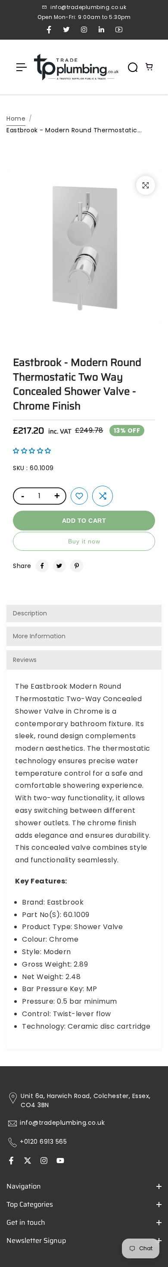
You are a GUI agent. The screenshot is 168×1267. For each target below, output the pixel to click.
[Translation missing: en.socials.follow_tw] (27, 1161)
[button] (32, 450)
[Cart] (149, 67)
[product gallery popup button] (145, 185)
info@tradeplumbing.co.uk (62, 1123)
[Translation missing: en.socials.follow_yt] (60, 1161)
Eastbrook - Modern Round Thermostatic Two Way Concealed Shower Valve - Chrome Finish (77, 384)
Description (30, 613)
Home (15, 118)
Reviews (25, 659)
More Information (39, 636)
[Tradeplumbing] (76, 67)
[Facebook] (42, 565)
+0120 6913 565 (43, 1142)
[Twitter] (59, 565)
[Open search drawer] (132, 67)
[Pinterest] (76, 565)
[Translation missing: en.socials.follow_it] (44, 1161)
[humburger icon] (21, 67)
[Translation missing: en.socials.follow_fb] (11, 1161)
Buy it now (84, 541)
